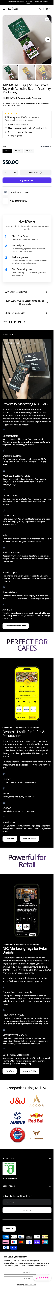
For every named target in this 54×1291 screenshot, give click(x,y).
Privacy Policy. (41, 1265)
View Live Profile (29, 837)
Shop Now (10, 837)
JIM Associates (34, 98)
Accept (26, 1272)
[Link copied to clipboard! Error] (24, 321)
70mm (7, 151)
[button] (4, 8)
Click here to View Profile (16, 626)
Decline (26, 1278)
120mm (18, 151)
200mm (29, 151)
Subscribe (26, 1209)
